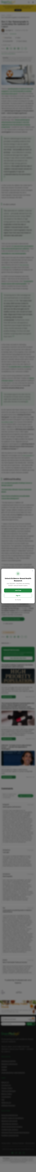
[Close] (32, 571)
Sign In (18, 595)
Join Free (18, 590)
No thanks (18, 600)
